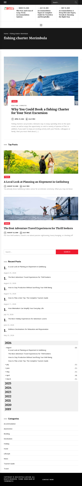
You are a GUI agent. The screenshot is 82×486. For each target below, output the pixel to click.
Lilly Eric (32, 119)
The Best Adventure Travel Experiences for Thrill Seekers (38, 228)
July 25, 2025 (44, 8)
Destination (8, 439)
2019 (8, 409)
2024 (8, 387)
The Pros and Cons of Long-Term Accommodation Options (24, 14)
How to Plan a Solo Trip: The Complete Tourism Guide (28, 298)
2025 (8, 383)
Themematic (9, 481)
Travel (14, 101)
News (6, 459)
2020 (8, 405)
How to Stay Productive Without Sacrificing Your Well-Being (30, 287)
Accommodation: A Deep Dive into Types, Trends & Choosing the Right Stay (67, 14)
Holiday (6, 444)
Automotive (8, 429)
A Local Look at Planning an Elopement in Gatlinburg (36, 181)
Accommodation (10, 424)
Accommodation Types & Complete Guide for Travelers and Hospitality (45, 14)
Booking (7, 434)
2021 (8, 400)
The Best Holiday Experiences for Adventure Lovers (27, 319)
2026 (8, 343)
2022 (8, 396)
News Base (28, 479)
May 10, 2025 (65, 8)
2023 (8, 392)
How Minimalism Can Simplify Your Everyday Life (26, 308)
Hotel (6, 449)
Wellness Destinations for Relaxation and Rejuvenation (28, 329)
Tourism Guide (9, 464)
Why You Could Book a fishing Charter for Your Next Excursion (40, 111)
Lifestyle (7, 454)
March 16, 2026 (24, 8)
